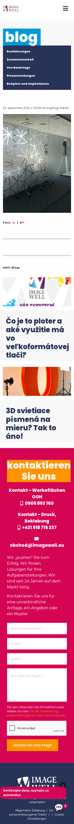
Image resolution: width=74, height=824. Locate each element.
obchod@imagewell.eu (37, 545)
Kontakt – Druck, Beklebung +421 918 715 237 (37, 521)
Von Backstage (18, 68)
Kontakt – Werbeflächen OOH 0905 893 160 (37, 496)
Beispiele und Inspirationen (28, 84)
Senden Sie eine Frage (33, 745)
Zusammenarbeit (20, 59)
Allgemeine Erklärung (30, 810)
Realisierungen (18, 51)
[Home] (11, 8)
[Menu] (65, 8)
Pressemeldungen (21, 76)
